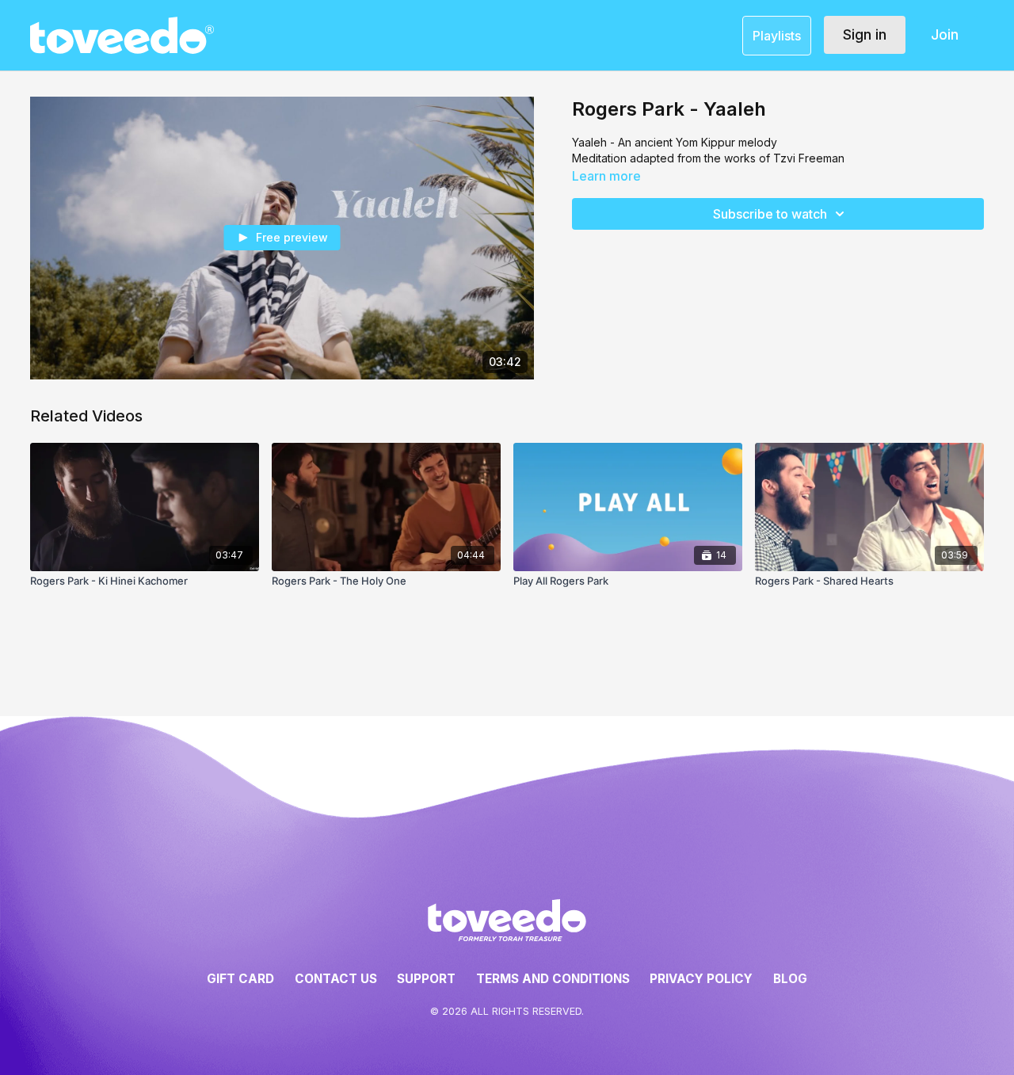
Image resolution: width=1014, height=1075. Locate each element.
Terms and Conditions (553, 978)
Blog (790, 978)
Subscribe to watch (770, 214)
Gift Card (240, 978)
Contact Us (336, 978)
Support (426, 978)
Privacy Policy (701, 978)
